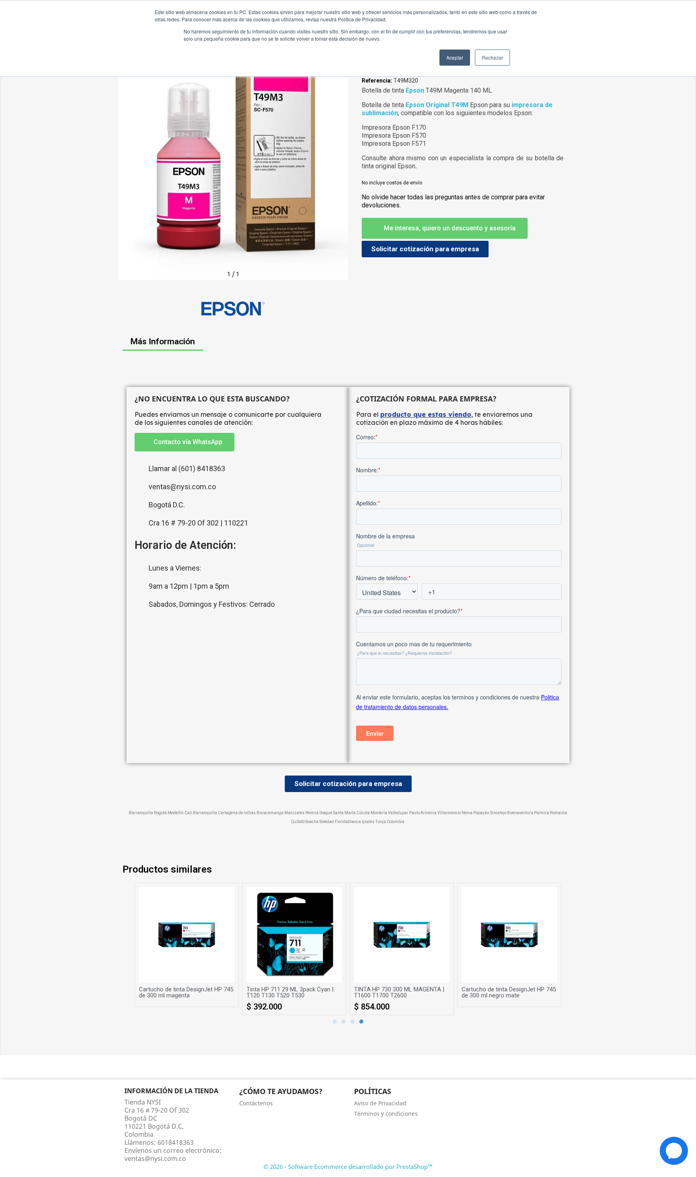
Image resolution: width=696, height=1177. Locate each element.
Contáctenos (256, 1103)
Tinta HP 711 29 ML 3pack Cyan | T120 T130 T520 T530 (290, 992)
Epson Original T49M (437, 105)
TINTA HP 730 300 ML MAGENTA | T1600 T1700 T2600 (399, 992)
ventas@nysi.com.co (155, 1158)
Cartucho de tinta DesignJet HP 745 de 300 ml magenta (186, 992)
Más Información (162, 341)
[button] (126, 165)
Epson (415, 90)
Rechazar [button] (492, 57)
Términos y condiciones (386, 1113)
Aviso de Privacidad (380, 1103)
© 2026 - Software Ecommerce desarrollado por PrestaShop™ (348, 1167)
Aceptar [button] (454, 57)
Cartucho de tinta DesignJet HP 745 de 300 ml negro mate (509, 992)
